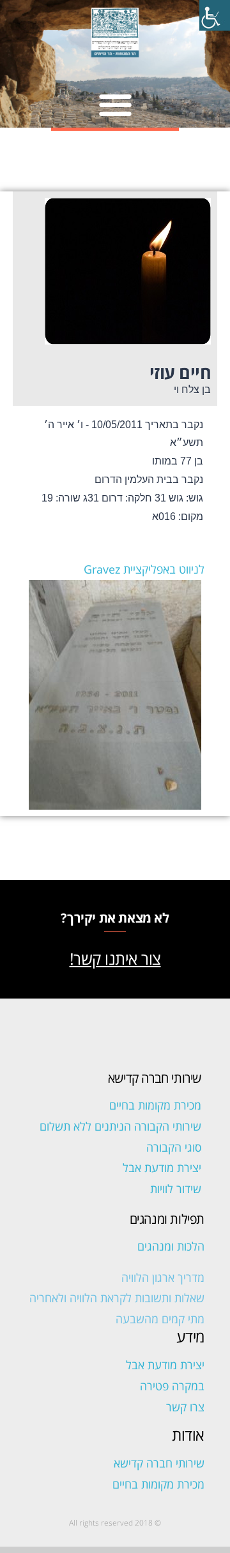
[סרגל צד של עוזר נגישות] (214, 15)
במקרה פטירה (172, 1385)
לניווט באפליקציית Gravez (144, 569)
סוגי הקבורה (173, 1147)
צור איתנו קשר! (115, 958)
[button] (115, 104)
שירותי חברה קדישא (159, 1463)
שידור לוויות (175, 1188)
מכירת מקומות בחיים (155, 1105)
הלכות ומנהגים (170, 1246)
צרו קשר (185, 1407)
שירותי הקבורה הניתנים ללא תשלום (120, 1126)
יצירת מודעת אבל (162, 1167)
